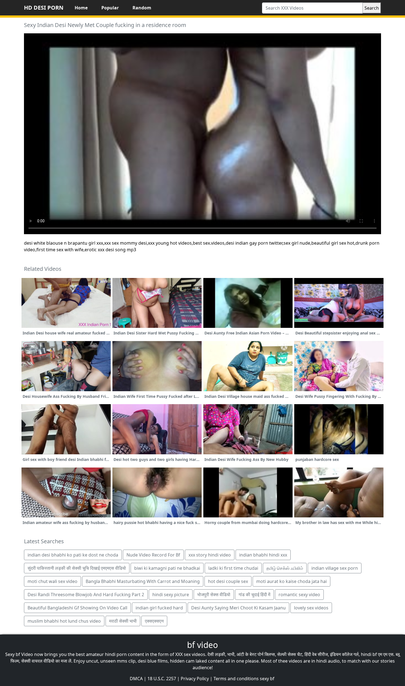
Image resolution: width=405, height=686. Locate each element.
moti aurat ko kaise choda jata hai (291, 581)
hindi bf (369, 654)
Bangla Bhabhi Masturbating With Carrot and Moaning (143, 581)
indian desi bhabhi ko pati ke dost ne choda (73, 555)
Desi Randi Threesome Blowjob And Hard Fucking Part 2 (86, 595)
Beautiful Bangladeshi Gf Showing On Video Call (77, 608)
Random (142, 8)
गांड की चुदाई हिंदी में (254, 595)
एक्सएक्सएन (154, 621)
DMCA (136, 679)
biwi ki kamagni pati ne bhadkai (167, 568)
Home (81, 8)
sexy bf (267, 679)
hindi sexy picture (170, 595)
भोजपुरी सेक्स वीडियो (213, 595)
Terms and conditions (236, 679)
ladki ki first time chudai (233, 568)
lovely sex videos (311, 608)
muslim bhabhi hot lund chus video (64, 621)
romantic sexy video (299, 595)
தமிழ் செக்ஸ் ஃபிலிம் (284, 568)
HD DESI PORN (43, 7)
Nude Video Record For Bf (153, 555)
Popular (110, 8)
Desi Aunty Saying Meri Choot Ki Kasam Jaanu (238, 608)
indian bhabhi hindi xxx (263, 555)
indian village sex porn (334, 568)
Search (371, 8)
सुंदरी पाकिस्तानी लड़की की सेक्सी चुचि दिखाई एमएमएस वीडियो (77, 568)
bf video (202, 644)
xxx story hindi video (209, 555)
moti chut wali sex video (52, 581)
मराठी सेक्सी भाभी (123, 621)
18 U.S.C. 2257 (161, 679)
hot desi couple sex (228, 581)
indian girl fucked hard (159, 608)
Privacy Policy (195, 679)
